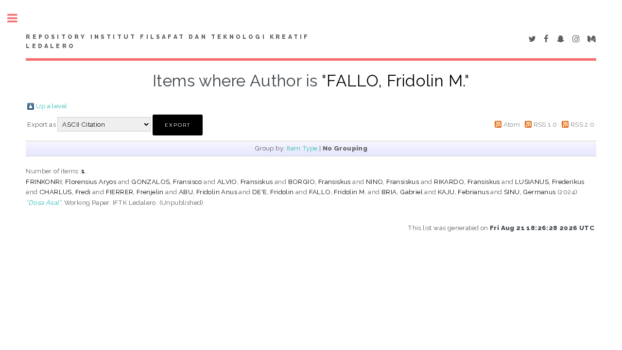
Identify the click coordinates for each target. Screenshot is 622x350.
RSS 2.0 (582, 124)
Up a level (51, 106)
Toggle (17, 18)
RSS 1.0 (545, 124)
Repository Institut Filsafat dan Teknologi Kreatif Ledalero (168, 41)
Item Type (302, 148)
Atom (511, 124)
